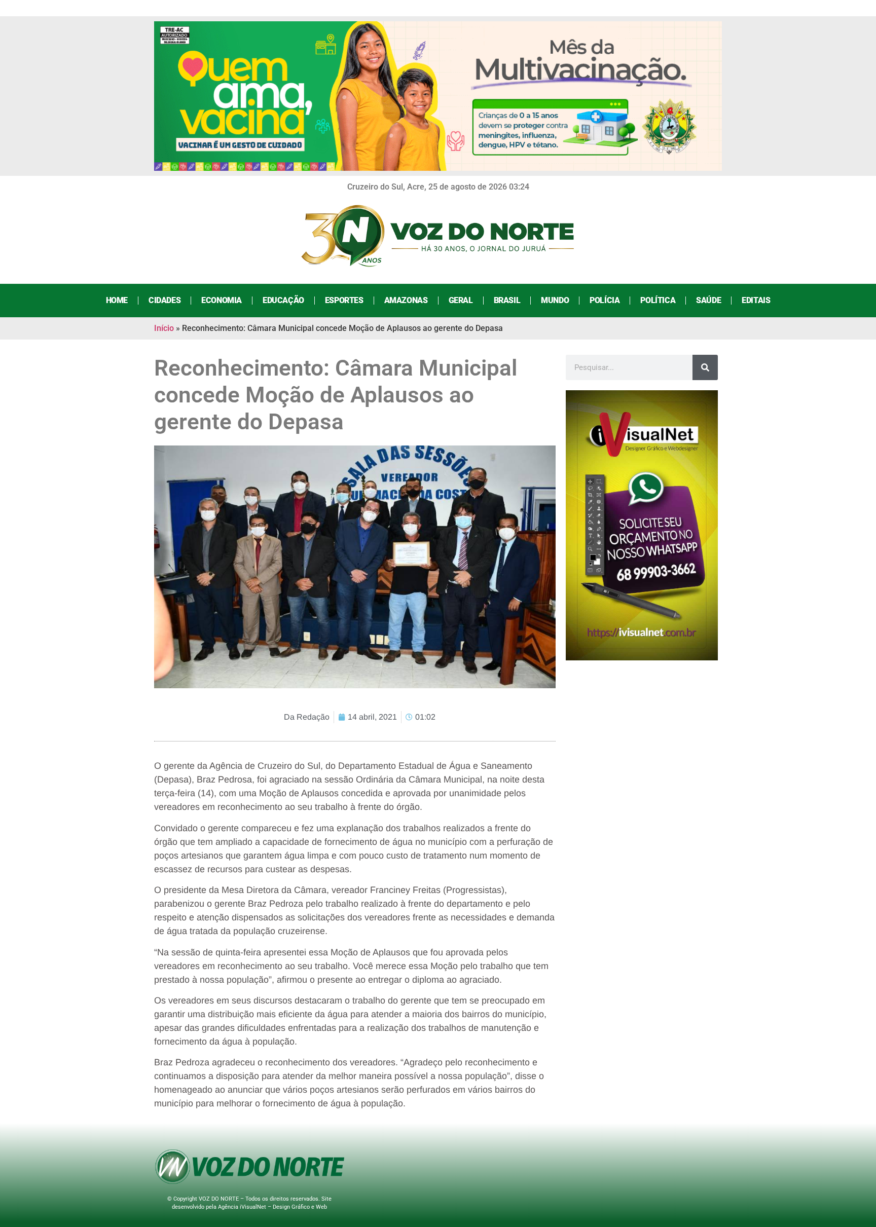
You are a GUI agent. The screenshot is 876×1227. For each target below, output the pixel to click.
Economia (221, 300)
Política (657, 300)
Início (164, 328)
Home (117, 300)
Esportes (344, 300)
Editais (756, 300)
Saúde (708, 300)
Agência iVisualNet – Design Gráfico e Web (272, 1207)
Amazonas (406, 300)
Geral (461, 300)
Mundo (555, 300)
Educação (283, 300)
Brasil (507, 300)
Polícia (604, 300)
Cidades (164, 300)
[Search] (705, 367)
